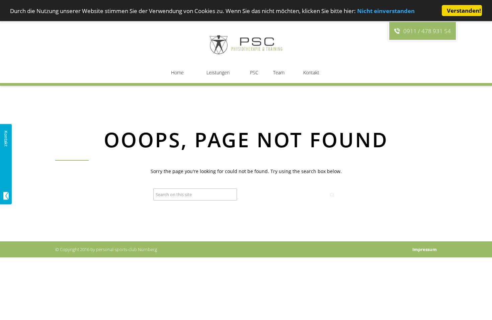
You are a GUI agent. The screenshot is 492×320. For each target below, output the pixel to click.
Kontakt (311, 72)
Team (278, 72)
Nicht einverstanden (386, 11)
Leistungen (218, 72)
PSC (254, 72)
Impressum (424, 249)
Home (177, 72)
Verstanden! (464, 10)
